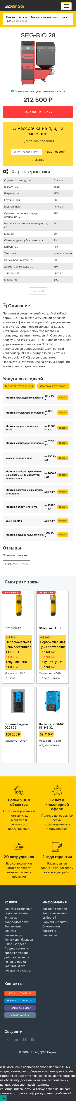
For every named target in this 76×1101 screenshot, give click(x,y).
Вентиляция (13, 926)
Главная (10, 17)
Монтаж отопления (19, 386)
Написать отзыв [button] (16, 564)
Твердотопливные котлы (44, 17)
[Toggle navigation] (66, 6)
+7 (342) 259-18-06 (20, 993)
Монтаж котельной (53, 386)
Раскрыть (38, 291)
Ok (3, 1098)
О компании (51, 926)
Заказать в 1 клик (38, 112)
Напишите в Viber (20, 1007)
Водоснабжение (16, 913)
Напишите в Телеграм (20, 1000)
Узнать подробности (26, 151)
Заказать (63, 397)
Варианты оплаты (55, 922)
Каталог (23, 17)
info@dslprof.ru (20, 1014)
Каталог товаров (54, 909)
